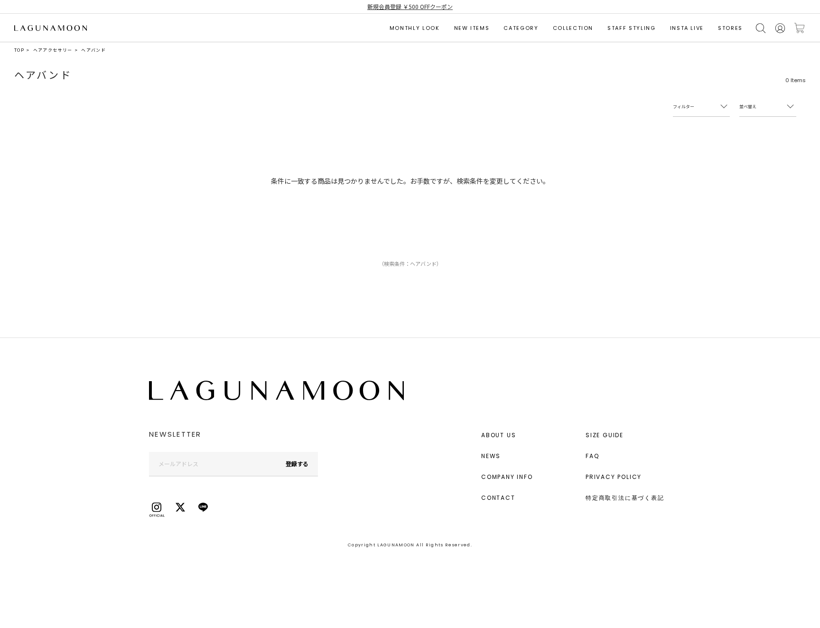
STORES (730, 28)
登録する (297, 463)
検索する (761, 28)
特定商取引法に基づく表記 (625, 498)
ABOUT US (498, 435)
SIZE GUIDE (605, 435)
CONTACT (498, 498)
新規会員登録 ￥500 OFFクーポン (410, 6)
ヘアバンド (93, 50)
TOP (19, 50)
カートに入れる (799, 28)
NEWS (491, 456)
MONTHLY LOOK (415, 28)
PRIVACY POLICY (614, 477)
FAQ (592, 456)
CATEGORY (520, 28)
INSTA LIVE (687, 28)
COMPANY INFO (507, 477)
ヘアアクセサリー (53, 50)
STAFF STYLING (631, 28)
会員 (780, 28)
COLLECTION (573, 28)
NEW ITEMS (472, 28)
